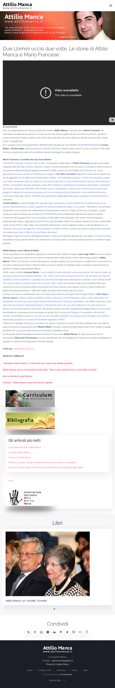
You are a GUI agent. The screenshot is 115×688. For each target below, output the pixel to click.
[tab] (54, 609)
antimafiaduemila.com (23, 349)
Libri (85, 670)
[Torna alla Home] (17, 5)
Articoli (61, 670)
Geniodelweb (66, 674)
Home (30, 670)
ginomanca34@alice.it (62, 660)
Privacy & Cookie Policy (57, 664)
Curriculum (44, 670)
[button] (110, 5)
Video (74, 670)
